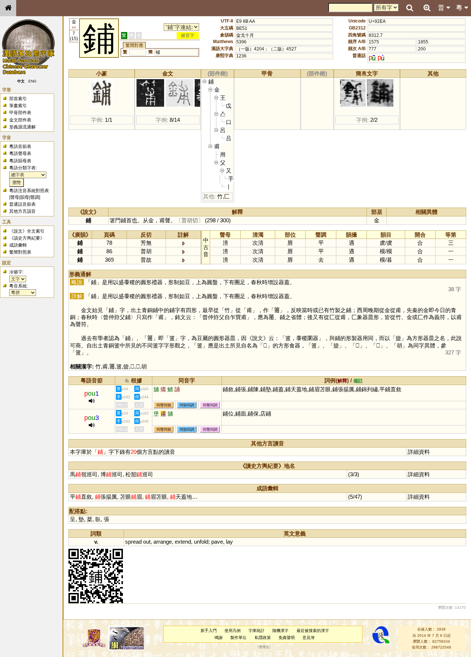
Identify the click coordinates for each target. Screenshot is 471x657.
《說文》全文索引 (27, 231)
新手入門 (209, 630)
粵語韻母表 (20, 160)
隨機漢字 (280, 630)
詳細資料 (419, 452)
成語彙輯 (18, 245)
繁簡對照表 (20, 252)
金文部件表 (20, 120)
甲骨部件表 (20, 112)
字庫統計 (256, 630)
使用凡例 (232, 630)
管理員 (264, 647)
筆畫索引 (18, 105)
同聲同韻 (163, 405)
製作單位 (238, 637)
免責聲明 (287, 637)
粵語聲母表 (20, 153)
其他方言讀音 (22, 211)
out (146, 541)
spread (133, 541)
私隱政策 (263, 637)
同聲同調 (210, 405)
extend (183, 541)
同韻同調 (187, 405)
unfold (201, 541)
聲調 (34, 197)
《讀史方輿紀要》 (27, 238)
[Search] (409, 8)
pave (217, 541)
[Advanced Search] (427, 7)
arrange (162, 541)
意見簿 (308, 637)
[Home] (8, 8)
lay (229, 541)
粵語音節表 (20, 146)
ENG (32, 81)
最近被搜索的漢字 (313, 630)
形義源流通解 (22, 127)
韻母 (24, 197)
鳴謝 (219, 637)
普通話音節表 (22, 204)
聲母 (14, 197)
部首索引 (18, 98)
